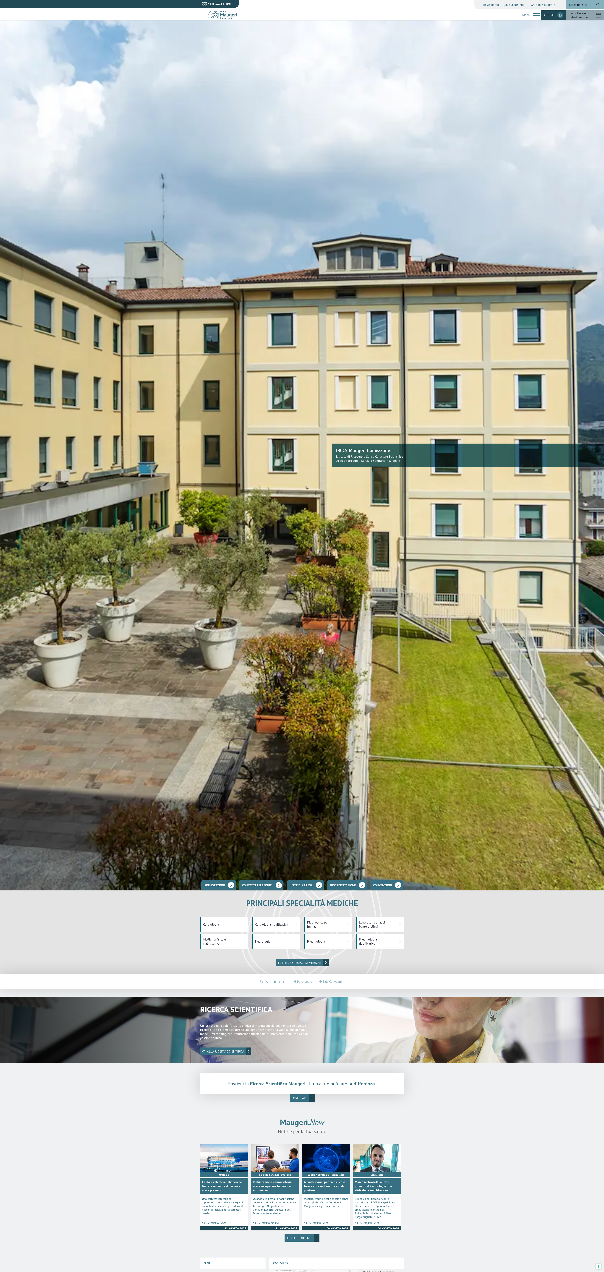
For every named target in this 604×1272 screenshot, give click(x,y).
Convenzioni (382, 885)
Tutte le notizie (299, 1238)
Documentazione (343, 885)
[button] (536, 15)
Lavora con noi (514, 5)
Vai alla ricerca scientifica (223, 1051)
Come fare (299, 1098)
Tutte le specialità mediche (299, 962)
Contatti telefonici (257, 885)
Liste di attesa (301, 885)
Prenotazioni (214, 885)
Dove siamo (491, 5)
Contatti (550, 15)
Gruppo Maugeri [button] (542, 5)
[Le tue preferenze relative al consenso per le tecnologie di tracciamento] (598, 1266)
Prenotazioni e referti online (579, 15)
